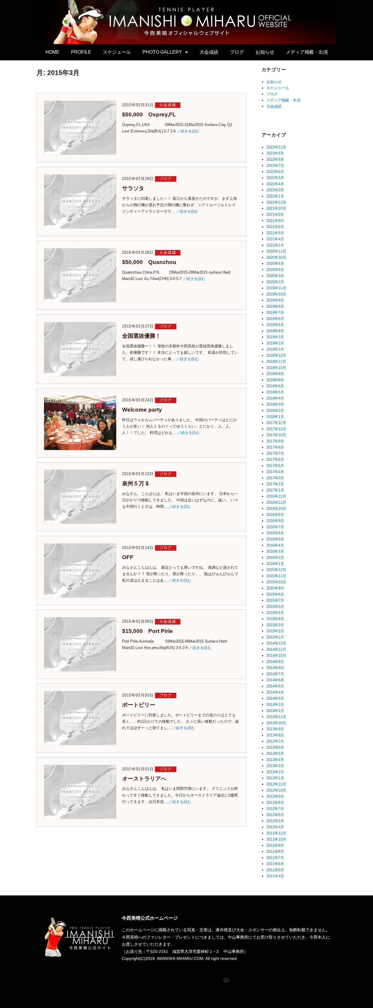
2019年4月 (275, 331)
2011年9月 (275, 845)
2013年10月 (276, 723)
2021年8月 (275, 220)
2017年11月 (276, 429)
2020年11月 (276, 251)
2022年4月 (275, 184)
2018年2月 (275, 410)
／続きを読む (188, 131)
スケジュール (117, 52)
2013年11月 (276, 717)
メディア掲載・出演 (307, 52)
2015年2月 (275, 631)
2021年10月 (276, 208)
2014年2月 (275, 704)
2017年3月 (275, 478)
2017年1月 (275, 490)
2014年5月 (275, 686)
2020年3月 (275, 276)
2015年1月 (275, 637)
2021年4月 (275, 239)
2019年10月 (276, 294)
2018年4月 (275, 398)
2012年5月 (275, 821)
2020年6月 (275, 263)
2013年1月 (275, 778)
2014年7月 (275, 674)
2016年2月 (275, 557)
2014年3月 (275, 698)
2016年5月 (275, 539)
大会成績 (209, 52)
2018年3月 (275, 404)
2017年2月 (275, 484)
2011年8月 (275, 851)
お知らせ (265, 52)
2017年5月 (275, 465)
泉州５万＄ (136, 483)
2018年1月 (275, 416)
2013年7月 (275, 741)
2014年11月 (276, 649)
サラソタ (133, 188)
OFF (127, 557)
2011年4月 (275, 876)
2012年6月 (275, 815)
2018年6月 (275, 386)
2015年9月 (275, 588)
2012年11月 (276, 784)
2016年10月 (276, 508)
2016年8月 (275, 521)
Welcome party (142, 410)
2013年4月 (275, 759)
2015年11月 (276, 576)
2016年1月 (275, 563)
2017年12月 (276, 423)
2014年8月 (275, 668)
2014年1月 (275, 710)
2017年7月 (275, 453)
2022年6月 (275, 171)
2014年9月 (275, 661)
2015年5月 (275, 612)
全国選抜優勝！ (141, 336)
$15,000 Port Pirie (147, 631)
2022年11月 (276, 147)
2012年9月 (275, 796)
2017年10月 (276, 435)
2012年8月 (275, 802)
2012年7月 (275, 808)
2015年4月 (275, 619)
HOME (52, 52)
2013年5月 (275, 753)
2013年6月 (275, 747)
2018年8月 (275, 380)
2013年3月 (275, 766)
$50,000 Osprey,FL (149, 114)
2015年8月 (275, 594)
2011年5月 (275, 870)
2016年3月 (275, 551)
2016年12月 (276, 496)
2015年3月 (275, 625)
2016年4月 (275, 545)
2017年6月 (275, 459)
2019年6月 (275, 318)
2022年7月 (275, 165)
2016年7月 (275, 527)
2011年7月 (275, 857)
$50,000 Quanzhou (149, 262)
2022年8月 (275, 159)
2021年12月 (276, 202)
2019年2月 (275, 343)
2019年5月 (275, 325)
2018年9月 (275, 374)
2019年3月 (275, 337)
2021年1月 (275, 245)
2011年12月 (276, 833)
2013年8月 (275, 735)
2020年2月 (275, 282)
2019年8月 (275, 306)
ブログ (237, 52)
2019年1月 (275, 349)
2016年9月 (275, 514)
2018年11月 (276, 361)
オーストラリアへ (144, 779)
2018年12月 (276, 355)
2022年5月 (275, 178)
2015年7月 (275, 600)
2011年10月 (276, 839)
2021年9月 (275, 214)
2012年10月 (276, 790)
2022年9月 (275, 153)
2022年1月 (275, 196)
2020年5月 (275, 269)
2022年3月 (275, 190)
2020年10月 (276, 257)
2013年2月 (275, 772)
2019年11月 (276, 288)
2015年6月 (275, 606)
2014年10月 (276, 655)
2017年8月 (275, 447)
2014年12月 (276, 643)
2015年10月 (276, 582)
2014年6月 (275, 680)
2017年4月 (275, 472)
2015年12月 (276, 570)
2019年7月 (275, 312)
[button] (226, 980)
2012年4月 (275, 827)
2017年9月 (275, 441)
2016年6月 (275, 533)
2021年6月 (275, 227)
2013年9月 (275, 729)
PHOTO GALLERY (162, 52)
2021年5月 (275, 233)
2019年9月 (275, 300)
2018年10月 (276, 367)
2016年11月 (276, 502)
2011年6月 (275, 864)
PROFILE (81, 52)
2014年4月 (275, 692)
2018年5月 (275, 392)
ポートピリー (138, 705)
